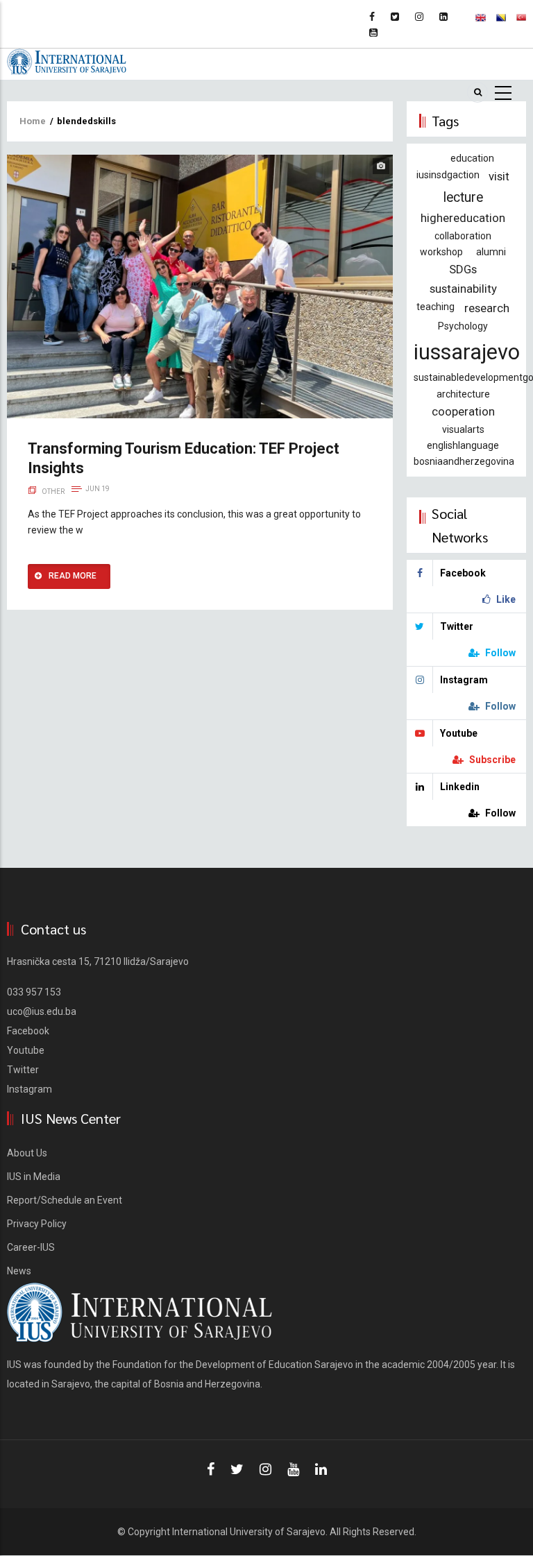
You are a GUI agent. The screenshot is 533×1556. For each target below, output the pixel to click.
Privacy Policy (37, 1223)
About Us (27, 1153)
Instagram (29, 1089)
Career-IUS (31, 1247)
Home (32, 121)
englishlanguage (463, 445)
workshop (441, 251)
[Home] (66, 61)
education (472, 158)
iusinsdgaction (448, 174)
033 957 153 (34, 992)
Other (53, 491)
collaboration (462, 235)
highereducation (463, 218)
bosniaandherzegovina (464, 461)
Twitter (23, 1069)
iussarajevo (467, 352)
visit (499, 176)
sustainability (463, 289)
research (486, 308)
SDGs (463, 269)
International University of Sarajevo (248, 1531)
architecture (463, 394)
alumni (491, 251)
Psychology (463, 326)
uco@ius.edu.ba (41, 1011)
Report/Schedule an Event (64, 1200)
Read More (72, 576)
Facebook (28, 1030)
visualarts (463, 429)
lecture (463, 197)
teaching (435, 306)
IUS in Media (33, 1176)
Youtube (25, 1050)
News (19, 1270)
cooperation (463, 411)
